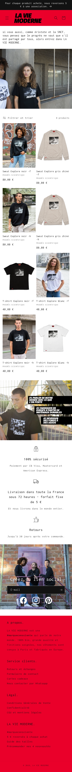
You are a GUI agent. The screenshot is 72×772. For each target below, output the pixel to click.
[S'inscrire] (61, 590)
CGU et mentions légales (24, 712)
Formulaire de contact (23, 673)
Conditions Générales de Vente (29, 703)
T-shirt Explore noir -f (18, 301)
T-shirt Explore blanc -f (52, 301)
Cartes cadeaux (17, 678)
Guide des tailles (20, 741)
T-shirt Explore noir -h (18, 362)
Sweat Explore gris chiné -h (52, 238)
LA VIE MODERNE (41, 765)
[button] (7, 18)
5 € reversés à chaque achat (27, 736)
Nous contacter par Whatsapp (27, 683)
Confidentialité (18, 707)
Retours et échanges (21, 669)
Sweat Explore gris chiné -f (52, 173)
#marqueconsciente (20, 732)
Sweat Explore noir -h (17, 236)
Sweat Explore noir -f (17, 171)
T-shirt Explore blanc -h (52, 362)
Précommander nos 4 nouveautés (29, 746)
